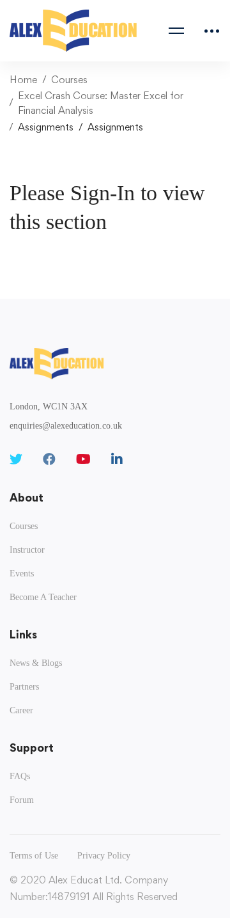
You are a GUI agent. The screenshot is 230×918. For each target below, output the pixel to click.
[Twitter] (16, 459)
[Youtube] (83, 459)
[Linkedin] (117, 459)
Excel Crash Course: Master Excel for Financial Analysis (100, 103)
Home (23, 80)
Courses (69, 80)
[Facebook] (49, 459)
